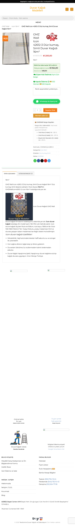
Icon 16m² (15, 26)
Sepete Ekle (50, 110)
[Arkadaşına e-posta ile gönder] (42, 160)
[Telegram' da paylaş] (49, 160)
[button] (2, 9)
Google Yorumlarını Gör (56, 449)
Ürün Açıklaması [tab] (9, 173)
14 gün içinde (56, 419)
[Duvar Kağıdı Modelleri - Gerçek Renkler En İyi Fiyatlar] (37, 9)
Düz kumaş (43, 153)
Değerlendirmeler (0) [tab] (26, 173)
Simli (48, 153)
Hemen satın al (41, 116)
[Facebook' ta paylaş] (38, 160)
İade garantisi (56, 421)
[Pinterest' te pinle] (45, 160)
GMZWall (41, 156)
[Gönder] (71, 18)
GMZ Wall (5, 26)
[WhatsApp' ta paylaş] (35, 160)
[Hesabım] (67, 9)
